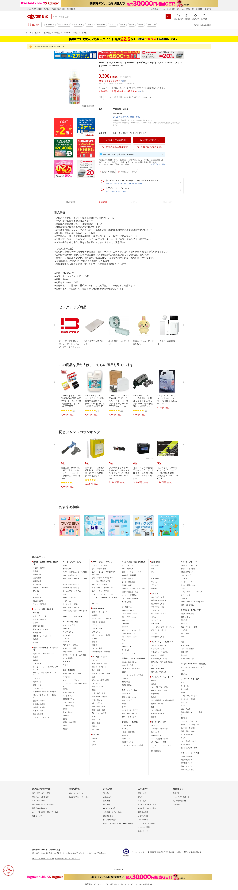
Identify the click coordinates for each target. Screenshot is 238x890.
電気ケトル (37, 685)
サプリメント (127, 725)
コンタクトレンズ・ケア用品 (132, 675)
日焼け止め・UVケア (129, 714)
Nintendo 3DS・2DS (129, 620)
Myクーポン (107, 808)
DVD (94, 745)
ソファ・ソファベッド (189, 696)
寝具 (182, 683)
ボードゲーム (156, 624)
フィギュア (155, 610)
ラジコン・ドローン (158, 614)
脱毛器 (65, 689)
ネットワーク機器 (69, 648)
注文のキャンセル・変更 (147, 805)
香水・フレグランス (129, 717)
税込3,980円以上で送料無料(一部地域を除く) (60, 9)
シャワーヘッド (68, 702)
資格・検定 (96, 723)
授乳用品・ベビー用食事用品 (162, 662)
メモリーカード (68, 601)
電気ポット (37, 682)
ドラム (94, 625)
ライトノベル (97, 720)
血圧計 (65, 725)
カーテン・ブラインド (189, 721)
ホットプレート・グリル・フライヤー (45, 674)
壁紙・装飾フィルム (188, 731)
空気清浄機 (101, 25)
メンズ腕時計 (185, 645)
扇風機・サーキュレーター (43, 636)
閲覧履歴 (106, 801)
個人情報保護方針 (179, 801)
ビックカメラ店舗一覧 (185, 9)
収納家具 (184, 718)
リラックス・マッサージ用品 (132, 745)
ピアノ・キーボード (99, 612)
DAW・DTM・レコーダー (101, 619)
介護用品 (125, 678)
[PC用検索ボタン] (168, 16)
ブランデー (155, 585)
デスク (183, 706)
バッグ (183, 671)
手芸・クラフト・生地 (189, 627)
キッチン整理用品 (128, 582)
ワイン (153, 569)
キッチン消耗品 (127, 579)
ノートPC (66, 629)
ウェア (183, 588)
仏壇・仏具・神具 (187, 770)
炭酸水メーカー (39, 701)
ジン (152, 572)
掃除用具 (184, 620)
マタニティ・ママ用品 (159, 652)
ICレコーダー (68, 594)
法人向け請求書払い (110, 820)
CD (93, 742)
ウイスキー (155, 565)
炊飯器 (35, 657)
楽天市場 (208, 9)
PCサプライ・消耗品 (70, 645)
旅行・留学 (96, 670)
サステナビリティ (131, 884)
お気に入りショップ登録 (147, 808)
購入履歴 (106, 805)
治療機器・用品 (127, 665)
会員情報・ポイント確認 (112, 812)
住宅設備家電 (38, 601)
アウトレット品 (186, 756)
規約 (163, 164)
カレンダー (96, 683)
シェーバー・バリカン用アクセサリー (75, 684)
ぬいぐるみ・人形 (157, 597)
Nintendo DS (126, 647)
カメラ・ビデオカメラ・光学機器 (75, 572)
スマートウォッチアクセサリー (103, 594)
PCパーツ (66, 662)
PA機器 (95, 615)
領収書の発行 (143, 812)
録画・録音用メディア (71, 575)
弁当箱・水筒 (127, 585)
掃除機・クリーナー (40, 588)
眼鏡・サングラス (187, 605)
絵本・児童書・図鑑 (99, 664)
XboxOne (125, 624)
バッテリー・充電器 (99, 584)
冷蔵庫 (122, 25)
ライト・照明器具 (39, 604)
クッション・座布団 (188, 699)
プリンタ (66, 638)
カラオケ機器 (97, 648)
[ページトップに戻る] (234, 552)
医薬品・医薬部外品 (129, 662)
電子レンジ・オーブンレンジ (44, 654)
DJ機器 (95, 638)
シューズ (184, 579)
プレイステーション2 (129, 637)
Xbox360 (125, 627)
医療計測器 (126, 682)
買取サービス (37, 816)
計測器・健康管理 (128, 732)
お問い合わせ (143, 831)
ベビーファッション (158, 649)
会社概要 (199, 9)
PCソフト (66, 665)
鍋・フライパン (127, 565)
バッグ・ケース (186, 582)
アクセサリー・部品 (70, 604)
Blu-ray (95, 738)
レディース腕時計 (187, 649)
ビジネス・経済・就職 (100, 680)
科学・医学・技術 (98, 710)
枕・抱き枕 (185, 689)
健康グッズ (126, 739)
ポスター (95, 730)
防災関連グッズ (157, 735)
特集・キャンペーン (76, 793)
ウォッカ (154, 582)
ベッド (183, 692)
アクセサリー (97, 632)
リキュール (155, 579)
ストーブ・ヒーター (40, 616)
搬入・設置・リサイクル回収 (43, 805)
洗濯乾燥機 (37, 574)
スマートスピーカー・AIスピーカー (75, 612)
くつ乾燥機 (37, 584)
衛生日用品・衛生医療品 (131, 669)
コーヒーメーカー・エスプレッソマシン (45, 668)
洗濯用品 (184, 624)
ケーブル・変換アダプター (102, 581)
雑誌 (93, 690)
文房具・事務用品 (187, 614)
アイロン (36, 591)
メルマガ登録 (143, 816)
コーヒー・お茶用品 (129, 595)
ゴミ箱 (183, 738)
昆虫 (152, 707)
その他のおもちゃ (157, 637)
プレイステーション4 (129, 617)
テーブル (184, 702)
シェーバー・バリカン (71, 680)
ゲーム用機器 (68, 658)
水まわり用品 (127, 602)
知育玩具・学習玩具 (158, 600)
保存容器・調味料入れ (130, 575)
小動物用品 (155, 694)
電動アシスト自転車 (188, 569)
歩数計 (65, 719)
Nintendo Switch (128, 610)
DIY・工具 (155, 725)
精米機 (35, 660)
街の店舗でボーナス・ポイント (80, 797)
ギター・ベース (98, 629)
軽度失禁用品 (127, 685)
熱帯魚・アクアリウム (159, 690)
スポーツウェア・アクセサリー (192, 602)
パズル (153, 617)
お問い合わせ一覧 (116, 884)
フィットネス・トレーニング (191, 592)
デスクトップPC (69, 625)
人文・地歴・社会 (98, 693)
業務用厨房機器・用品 (130, 592)
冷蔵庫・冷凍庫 (39, 568)
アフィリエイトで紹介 (146, 824)
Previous (51, 54)
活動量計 (66, 716)
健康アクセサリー (128, 742)
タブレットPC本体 (99, 569)
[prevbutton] (54, 325)
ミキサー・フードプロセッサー (44, 692)
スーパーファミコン (129, 653)
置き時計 (184, 655)
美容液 (124, 704)
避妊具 (124, 672)
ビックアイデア (64, 25)
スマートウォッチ (187, 659)
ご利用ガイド (156, 9)
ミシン (35, 594)
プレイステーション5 (129, 614)
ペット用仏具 (156, 710)
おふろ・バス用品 (157, 655)
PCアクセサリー (69, 632)
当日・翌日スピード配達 (41, 793)
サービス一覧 (103, 884)
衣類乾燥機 (37, 578)
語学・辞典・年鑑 (98, 706)
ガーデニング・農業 (158, 742)
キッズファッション (158, 645)
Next (186, 54)
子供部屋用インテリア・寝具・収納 (193, 713)
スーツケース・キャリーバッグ (192, 667)
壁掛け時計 (185, 652)
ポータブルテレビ (69, 598)
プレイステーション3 (129, 633)
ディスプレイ (68, 635)
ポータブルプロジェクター (73, 617)
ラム (152, 575)
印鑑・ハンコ (185, 617)
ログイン (196, 25)
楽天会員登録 (206, 25)
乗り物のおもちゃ (157, 604)
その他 (83, 33)
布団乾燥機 (37, 581)
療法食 (153, 717)
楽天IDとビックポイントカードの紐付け (118, 824)
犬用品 (153, 684)
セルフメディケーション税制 (43, 859)
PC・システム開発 (99, 713)
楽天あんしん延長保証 (40, 797)
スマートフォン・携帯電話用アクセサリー (104, 573)
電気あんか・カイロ (40, 629)
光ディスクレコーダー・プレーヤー (75, 580)
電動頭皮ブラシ (68, 699)
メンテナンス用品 (70, 33)
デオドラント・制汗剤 (130, 710)
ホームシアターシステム (72, 591)
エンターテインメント (100, 667)
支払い (140, 797)
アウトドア (185, 598)
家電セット (50, 25)
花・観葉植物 (156, 751)
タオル (183, 637)
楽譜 (93, 677)
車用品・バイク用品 (43, 33)
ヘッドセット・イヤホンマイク (103, 588)
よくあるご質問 (169, 9)
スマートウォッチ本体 (100, 591)
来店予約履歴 (108, 816)
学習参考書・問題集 (99, 697)
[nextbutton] (183, 325)
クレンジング (127, 700)
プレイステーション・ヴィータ (133, 630)
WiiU (123, 640)
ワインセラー (38, 688)
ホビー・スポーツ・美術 (101, 673)
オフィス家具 (185, 744)
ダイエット (126, 729)
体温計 (65, 729)
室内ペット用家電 (157, 714)
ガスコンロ (37, 678)
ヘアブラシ (67, 677)
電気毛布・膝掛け (39, 626)
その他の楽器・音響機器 (101, 652)
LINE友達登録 (143, 820)
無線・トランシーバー (71, 607)
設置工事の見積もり (39, 808)
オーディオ (67, 569)
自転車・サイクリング (189, 565)
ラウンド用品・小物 (188, 585)
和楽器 (94, 645)
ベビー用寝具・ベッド (159, 659)
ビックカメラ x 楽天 (34, 9)
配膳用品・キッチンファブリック (134, 588)
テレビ (140, 25)
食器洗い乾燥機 (39, 704)
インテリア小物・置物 (189, 748)
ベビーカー (155, 665)
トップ (28, 33)
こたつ (35, 623)
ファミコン (126, 650)
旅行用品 (184, 674)
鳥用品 (153, 697)
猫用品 (153, 680)
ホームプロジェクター (71, 584)
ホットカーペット (39, 619)
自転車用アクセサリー (189, 572)
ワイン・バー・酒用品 (130, 598)
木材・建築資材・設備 (159, 739)
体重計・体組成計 (69, 722)
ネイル (124, 707)
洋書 (93, 716)
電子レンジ (152, 25)
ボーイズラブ (97, 703)
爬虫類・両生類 (157, 704)
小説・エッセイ (98, 700)
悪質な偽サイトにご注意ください (67, 859)
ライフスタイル (98, 687)
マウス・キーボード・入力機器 (74, 655)
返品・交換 (142, 801)
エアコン (112, 25)
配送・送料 (142, 793)
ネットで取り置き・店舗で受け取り (45, 812)
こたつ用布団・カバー (189, 741)
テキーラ (154, 588)
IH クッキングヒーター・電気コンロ (45, 696)
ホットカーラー (68, 692)
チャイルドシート (157, 669)
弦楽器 (94, 642)
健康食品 (125, 735)
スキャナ (66, 642)
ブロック (154, 633)
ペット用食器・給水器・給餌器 (162, 700)
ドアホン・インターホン (160, 729)
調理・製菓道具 (127, 569)
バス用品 (184, 630)
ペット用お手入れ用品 (159, 687)
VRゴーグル (96, 603)
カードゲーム (156, 620)
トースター (37, 664)
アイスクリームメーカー (42, 717)
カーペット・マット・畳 (190, 725)
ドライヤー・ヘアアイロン (73, 673)
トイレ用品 (185, 633)
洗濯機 (131, 25)
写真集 (94, 726)
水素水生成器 (38, 711)
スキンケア (126, 694)
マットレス (185, 686)
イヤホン (89, 25)
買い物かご (107, 793)
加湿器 (35, 639)
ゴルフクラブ (185, 575)
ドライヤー (78, 25)
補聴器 (65, 709)
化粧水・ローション (129, 697)
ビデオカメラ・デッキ (71, 588)
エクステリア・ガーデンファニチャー (163, 746)
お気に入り (107, 797)
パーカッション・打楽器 (101, 635)
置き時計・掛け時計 (188, 728)
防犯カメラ (155, 732)
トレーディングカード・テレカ (162, 627)
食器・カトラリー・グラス (131, 572)
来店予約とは (155, 164)
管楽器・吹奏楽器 (98, 622)
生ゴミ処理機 (38, 714)
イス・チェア (185, 709)
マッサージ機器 (68, 706)
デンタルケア (68, 696)
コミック (95, 660)
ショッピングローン (39, 801)
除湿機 (35, 643)
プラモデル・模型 (157, 607)
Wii (123, 643)
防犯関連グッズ (186, 760)
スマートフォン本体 (99, 565)
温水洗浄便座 (68, 712)
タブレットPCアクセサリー (102, 578)
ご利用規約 (177, 805)
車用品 (57, 33)
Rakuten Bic (37, 16)
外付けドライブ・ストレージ (73, 652)
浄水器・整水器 (39, 707)
